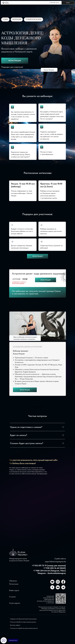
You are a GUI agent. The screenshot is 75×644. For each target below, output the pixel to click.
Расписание (13, 584)
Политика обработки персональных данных (23, 622)
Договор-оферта (15, 625)
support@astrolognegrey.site (55, 561)
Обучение (13, 581)
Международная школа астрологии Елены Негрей (19, 559)
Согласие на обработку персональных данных (24, 628)
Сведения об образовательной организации (23, 619)
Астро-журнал (14, 603)
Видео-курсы (14, 590)
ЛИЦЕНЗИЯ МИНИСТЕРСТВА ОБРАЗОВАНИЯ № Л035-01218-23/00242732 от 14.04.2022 (45, 599)
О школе (12, 597)
